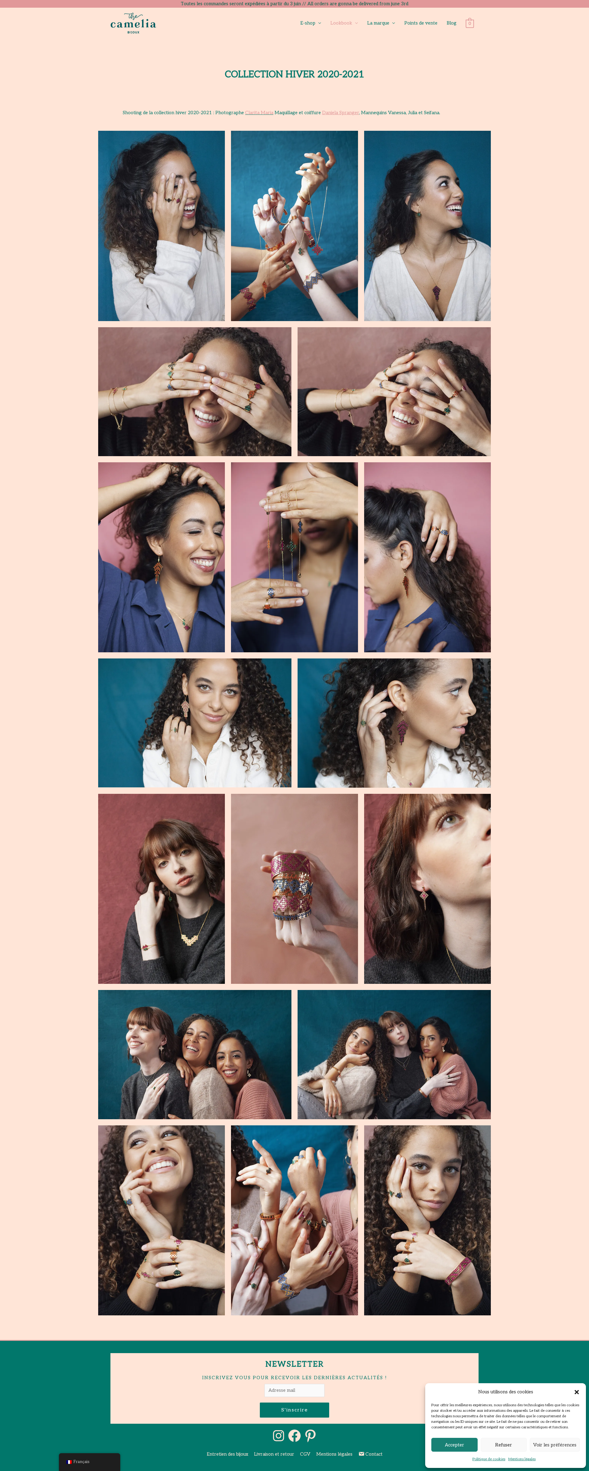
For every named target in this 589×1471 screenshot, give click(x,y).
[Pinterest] (310, 1435)
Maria (267, 112)
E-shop (307, 23)
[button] (577, 1392)
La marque (378, 23)
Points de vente (420, 23)
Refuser (503, 1445)
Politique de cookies (488, 1459)
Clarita (252, 112)
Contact (374, 1454)
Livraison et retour (274, 1454)
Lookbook (341, 23)
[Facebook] (294, 1435)
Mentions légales (522, 1459)
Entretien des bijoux (227, 1454)
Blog (451, 23)
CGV (305, 1454)
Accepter (454, 1445)
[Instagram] (278, 1435)
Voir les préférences (554, 1445)
